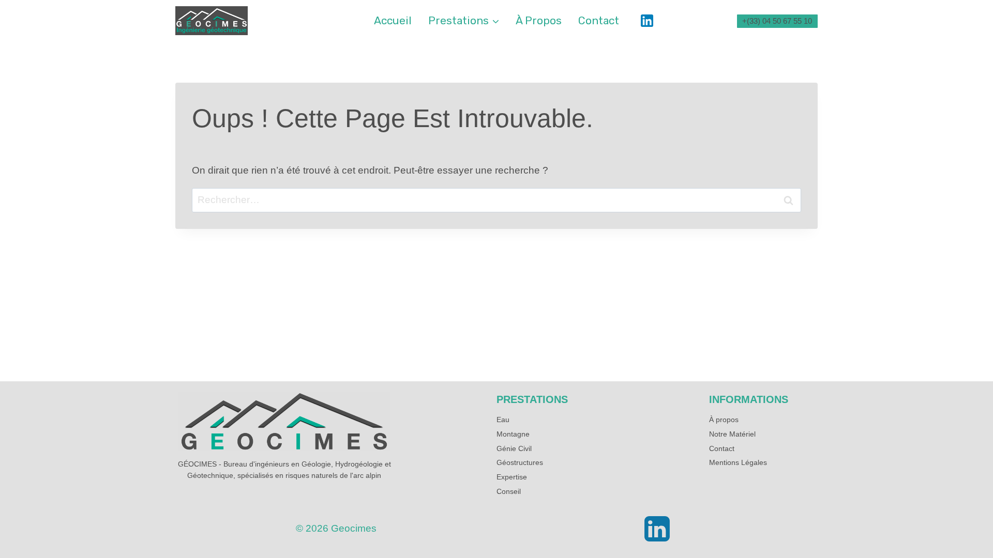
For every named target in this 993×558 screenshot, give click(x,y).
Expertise (511, 477)
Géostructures (519, 462)
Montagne (513, 434)
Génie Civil (514, 448)
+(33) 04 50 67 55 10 (777, 21)
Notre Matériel (732, 434)
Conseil (508, 491)
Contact (598, 20)
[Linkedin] (647, 20)
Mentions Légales (738, 462)
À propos (539, 20)
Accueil (393, 20)
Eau (502, 419)
